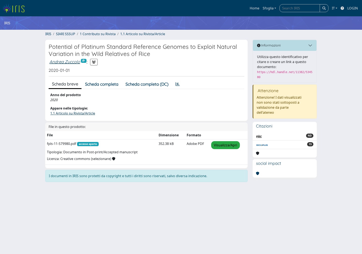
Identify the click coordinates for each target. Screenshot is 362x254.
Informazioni (270, 45)
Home (254, 8)
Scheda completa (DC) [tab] (146, 84)
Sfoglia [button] (268, 8)
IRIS (48, 34)
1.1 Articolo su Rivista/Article (142, 34)
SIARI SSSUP (65, 34)
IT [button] (333, 8)
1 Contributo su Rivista (98, 34)
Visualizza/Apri (225, 145)
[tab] (177, 84)
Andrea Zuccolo (64, 61)
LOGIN (352, 8)
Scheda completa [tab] (101, 84)
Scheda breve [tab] (65, 83)
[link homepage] (15, 8)
